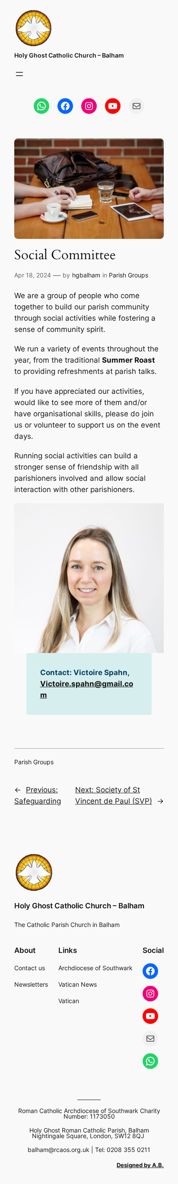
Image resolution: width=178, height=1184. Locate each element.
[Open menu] (19, 74)
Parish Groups (128, 275)
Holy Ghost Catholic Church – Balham (69, 55)
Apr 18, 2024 (32, 275)
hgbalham (86, 275)
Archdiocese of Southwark (95, 968)
